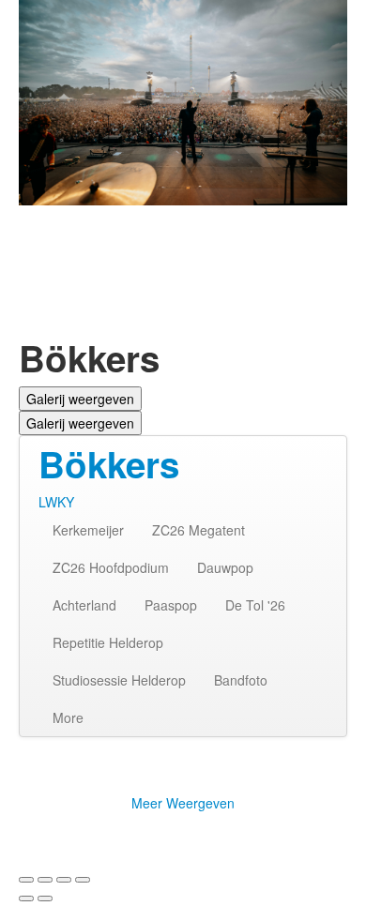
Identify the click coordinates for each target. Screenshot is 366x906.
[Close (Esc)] (26, 880)
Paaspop (171, 605)
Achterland (84, 605)
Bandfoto (240, 680)
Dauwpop (225, 567)
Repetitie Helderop (108, 642)
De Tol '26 (255, 605)
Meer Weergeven (183, 802)
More (68, 717)
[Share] (45, 880)
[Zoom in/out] (82, 880)
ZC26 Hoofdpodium (111, 567)
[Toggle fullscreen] (63, 880)
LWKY (56, 501)
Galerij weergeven (80, 398)
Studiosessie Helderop (119, 680)
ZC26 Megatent (198, 530)
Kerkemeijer (88, 530)
